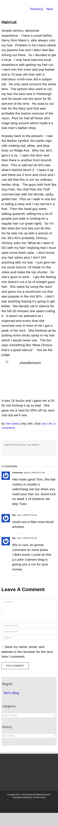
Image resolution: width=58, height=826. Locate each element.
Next (49, 9)
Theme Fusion (40, 797)
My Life (47, 423)
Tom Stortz (12, 423)
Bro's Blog (11, 693)
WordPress (27, 797)
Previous (36, 9)
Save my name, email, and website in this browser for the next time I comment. (27, 651)
